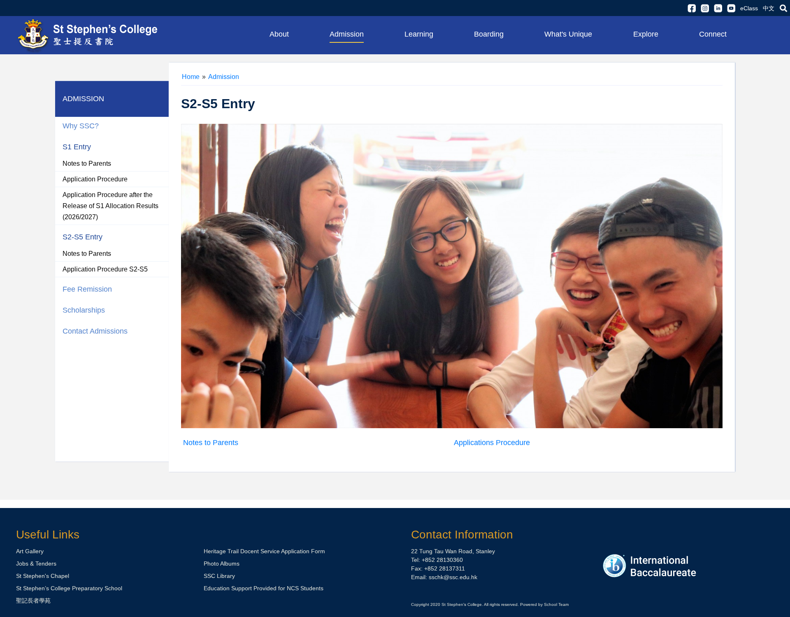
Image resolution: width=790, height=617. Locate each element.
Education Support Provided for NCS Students (263, 588)
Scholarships (84, 310)
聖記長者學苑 (33, 600)
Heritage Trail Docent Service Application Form (264, 551)
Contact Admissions (95, 331)
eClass (749, 8)
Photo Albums (221, 563)
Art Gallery (30, 551)
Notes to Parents (87, 163)
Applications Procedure (492, 442)
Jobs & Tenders (36, 563)
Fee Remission (87, 289)
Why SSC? (81, 126)
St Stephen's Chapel (42, 576)
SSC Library (219, 576)
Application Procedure (95, 179)
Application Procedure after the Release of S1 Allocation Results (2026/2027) (110, 205)
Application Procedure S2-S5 (105, 269)
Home (191, 76)
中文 (768, 8)
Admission (223, 76)
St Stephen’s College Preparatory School (69, 588)
